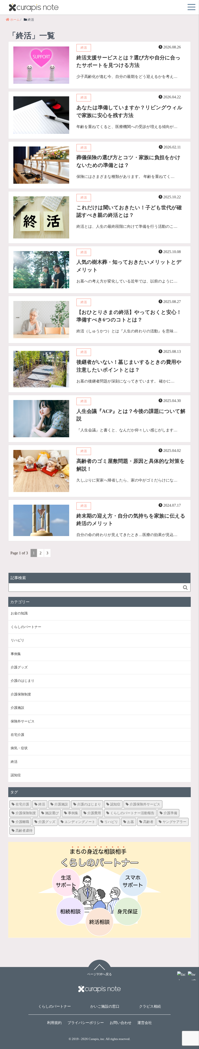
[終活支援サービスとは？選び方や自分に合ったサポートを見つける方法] (131, 70)
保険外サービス (22, 721)
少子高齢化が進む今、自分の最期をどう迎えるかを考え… (126, 76)
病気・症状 (19, 748)
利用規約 (54, 1023)
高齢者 (148, 822)
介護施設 (17, 708)
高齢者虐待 (24, 830)
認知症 (16, 775)
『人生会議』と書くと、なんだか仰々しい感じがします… (126, 430)
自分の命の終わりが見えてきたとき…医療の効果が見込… (126, 535)
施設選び (52, 813)
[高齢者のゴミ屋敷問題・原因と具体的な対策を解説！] (131, 474)
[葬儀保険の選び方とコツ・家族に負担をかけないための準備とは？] (131, 170)
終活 (14, 762)
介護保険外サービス (145, 804)
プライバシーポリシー (85, 1023)
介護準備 (170, 813)
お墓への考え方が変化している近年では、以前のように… (126, 281)
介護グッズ (19, 667)
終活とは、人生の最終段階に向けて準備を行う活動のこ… (126, 226)
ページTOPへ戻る (99, 974)
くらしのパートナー (26, 627)
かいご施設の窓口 (104, 1006)
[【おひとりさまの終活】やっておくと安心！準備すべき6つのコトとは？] (131, 325)
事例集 (16, 654)
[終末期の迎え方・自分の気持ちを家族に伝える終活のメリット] (131, 529)
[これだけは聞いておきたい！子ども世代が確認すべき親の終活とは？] (131, 220)
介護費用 (94, 813)
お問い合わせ (121, 1023)
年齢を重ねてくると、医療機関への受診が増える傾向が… (126, 127)
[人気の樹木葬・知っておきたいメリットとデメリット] (131, 275)
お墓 (130, 822)
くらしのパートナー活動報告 (132, 813)
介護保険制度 (21, 694)
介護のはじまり (22, 681)
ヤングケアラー (174, 822)
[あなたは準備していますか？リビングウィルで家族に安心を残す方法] (131, 120)
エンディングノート (80, 822)
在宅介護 (17, 735)
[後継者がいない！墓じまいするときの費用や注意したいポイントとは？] (131, 375)
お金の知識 (19, 613)
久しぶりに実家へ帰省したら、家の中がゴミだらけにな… (126, 480)
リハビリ (17, 640)
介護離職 (22, 822)
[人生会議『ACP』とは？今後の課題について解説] (131, 424)
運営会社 (144, 1023)
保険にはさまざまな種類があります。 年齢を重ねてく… (125, 176)
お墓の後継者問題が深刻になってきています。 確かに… (125, 381)
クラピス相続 (150, 1006)
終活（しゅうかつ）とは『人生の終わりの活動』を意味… (126, 331)
